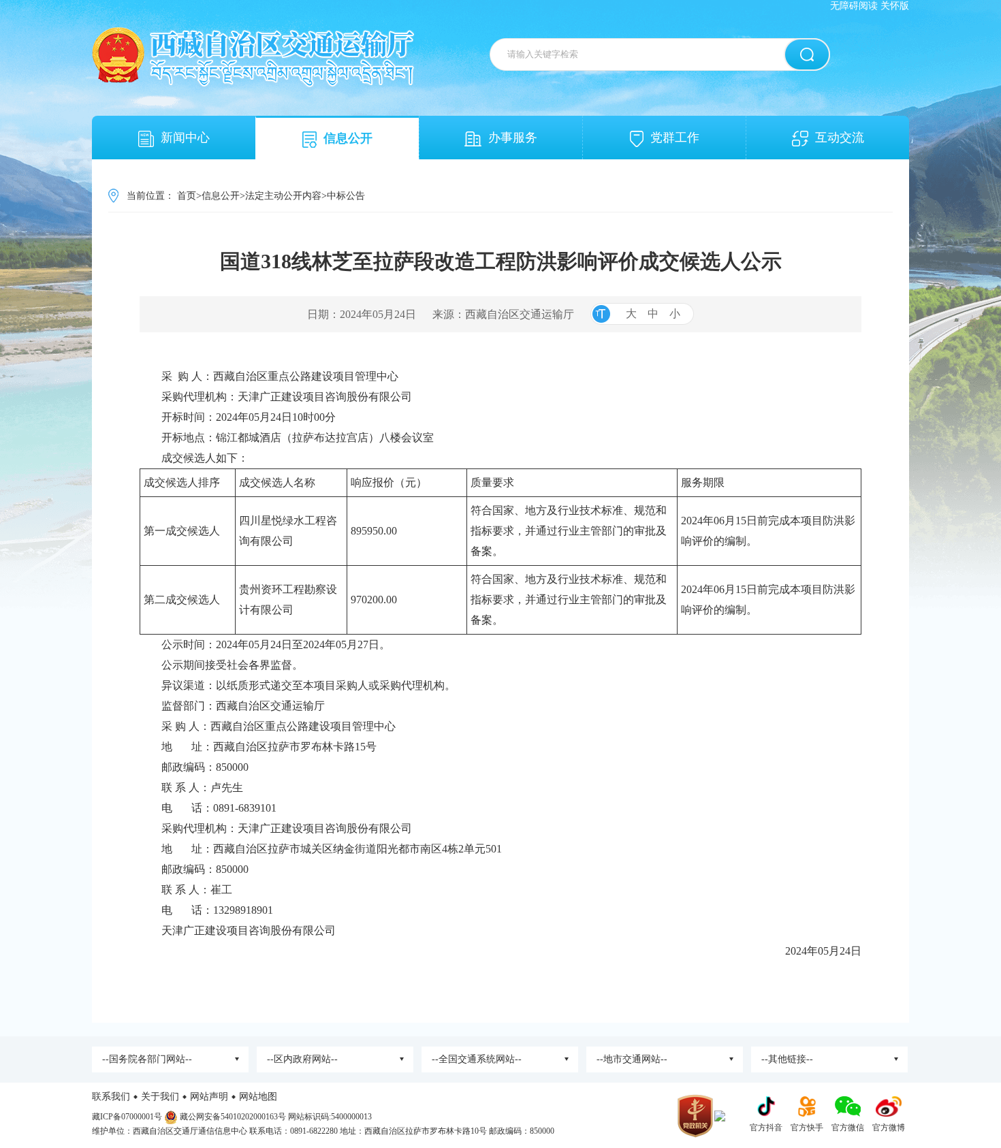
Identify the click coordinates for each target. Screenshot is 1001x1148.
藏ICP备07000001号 (127, 1116)
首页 (186, 196)
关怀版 (894, 6)
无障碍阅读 (854, 6)
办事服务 (512, 137)
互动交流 (839, 137)
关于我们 (160, 1096)
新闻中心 (185, 137)
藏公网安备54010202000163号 (233, 1116)
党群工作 (674, 137)
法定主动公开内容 (283, 196)
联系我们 (111, 1096)
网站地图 (258, 1096)
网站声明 (209, 1096)
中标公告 (346, 196)
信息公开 (347, 138)
